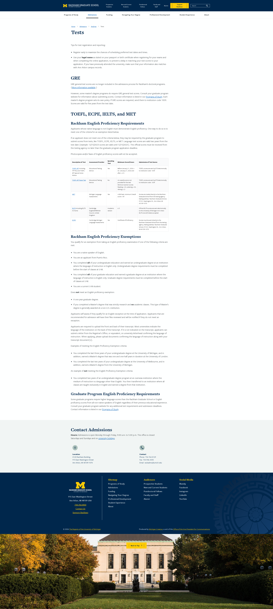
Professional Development (160, 15)
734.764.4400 (80, 504)
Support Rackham (80, 512)
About (206, 15)
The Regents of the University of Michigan (85, 529)
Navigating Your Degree (131, 15)
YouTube (183, 498)
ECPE (74, 220)
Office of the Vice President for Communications (191, 529)
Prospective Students (109, 5)
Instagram (183, 491)
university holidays (106, 438)
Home (73, 26)
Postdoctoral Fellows (143, 5)
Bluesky (182, 483)
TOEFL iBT (75, 168)
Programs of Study (71, 15)
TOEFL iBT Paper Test (79, 180)
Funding (109, 15)
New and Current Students (126, 5)
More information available (83, 87)
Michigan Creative (156, 529)
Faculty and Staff (156, 5)
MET (73, 194)
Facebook (183, 487)
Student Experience (187, 15)
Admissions (92, 15)
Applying (93, 26)
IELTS (74, 208)
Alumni (166, 6)
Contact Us (80, 508)
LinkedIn (183, 495)
